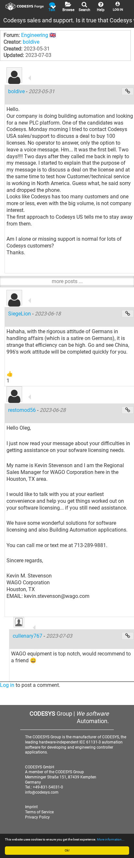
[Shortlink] (128, 91)
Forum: (12, 35)
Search (84, 10)
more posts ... (67, 281)
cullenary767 (28, 636)
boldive (31, 42)
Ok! (67, 850)
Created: (13, 49)
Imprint (31, 807)
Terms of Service (39, 812)
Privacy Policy (37, 817)
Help (100, 10)
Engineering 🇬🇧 (38, 35)
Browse (68, 10)
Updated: (14, 55)
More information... (111, 839)
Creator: (12, 42)
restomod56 (22, 410)
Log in (7, 685)
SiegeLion (20, 314)
